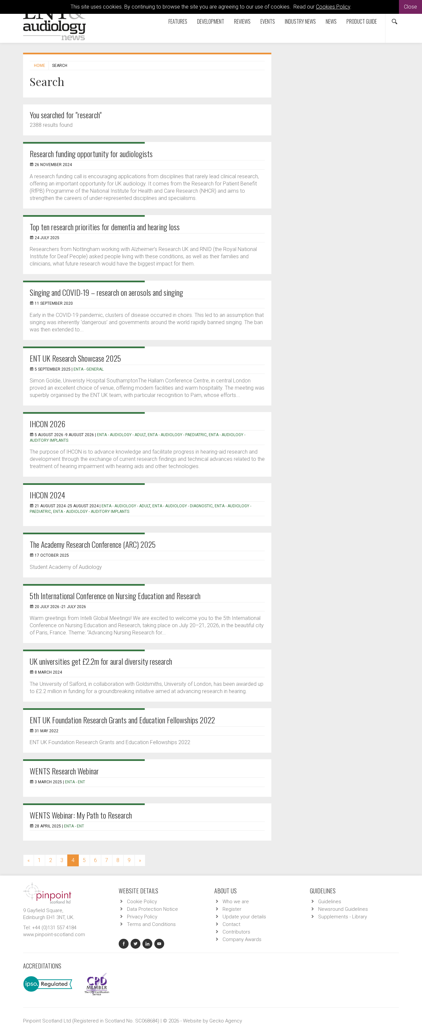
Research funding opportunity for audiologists (91, 153)
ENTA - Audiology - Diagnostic (182, 506)
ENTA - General (89, 369)
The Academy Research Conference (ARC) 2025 (93, 544)
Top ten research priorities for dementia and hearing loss (105, 227)
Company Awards (242, 939)
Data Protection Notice (152, 909)
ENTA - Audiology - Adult (121, 435)
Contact (231, 924)
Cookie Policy (142, 902)
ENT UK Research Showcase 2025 (75, 358)
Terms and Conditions (151, 924)
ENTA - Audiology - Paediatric (177, 435)
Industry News (300, 21)
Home (39, 65)
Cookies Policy (333, 7)
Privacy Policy (142, 917)
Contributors (236, 932)
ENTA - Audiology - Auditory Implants (91, 511)
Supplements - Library (342, 917)
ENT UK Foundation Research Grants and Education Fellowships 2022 (122, 720)
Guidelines (329, 902)
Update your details (244, 917)
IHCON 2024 (47, 495)
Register (232, 909)
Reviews (242, 21)
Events (267, 21)
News (331, 21)
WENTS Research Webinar (64, 771)
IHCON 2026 (47, 424)
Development (210, 21)
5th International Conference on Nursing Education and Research (115, 595)
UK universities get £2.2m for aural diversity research (101, 661)
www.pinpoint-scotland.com (54, 934)
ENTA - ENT (75, 782)
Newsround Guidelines (343, 909)
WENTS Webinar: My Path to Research (81, 815)
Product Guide (362, 21)
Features (177, 21)
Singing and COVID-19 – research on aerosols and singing (106, 292)
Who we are (236, 902)
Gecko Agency (225, 1021)
